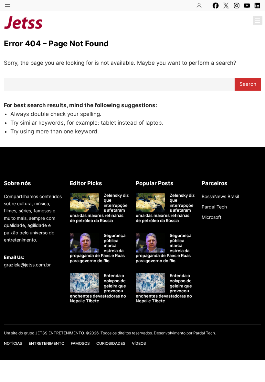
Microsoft (211, 217)
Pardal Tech (214, 206)
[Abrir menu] (8, 5)
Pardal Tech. (204, 333)
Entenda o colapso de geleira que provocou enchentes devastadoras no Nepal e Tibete (98, 288)
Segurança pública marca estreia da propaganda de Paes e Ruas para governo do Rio (97, 248)
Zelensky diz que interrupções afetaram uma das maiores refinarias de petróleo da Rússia (99, 208)
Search (247, 84)
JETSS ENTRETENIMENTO (95, 22)
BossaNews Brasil (220, 196)
